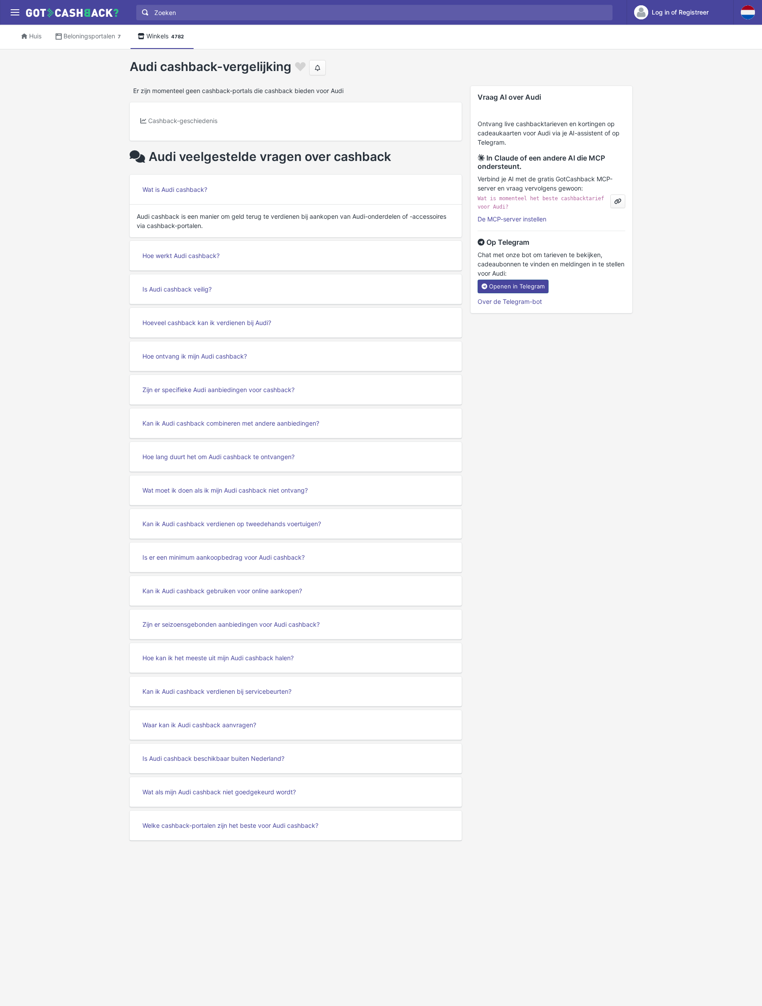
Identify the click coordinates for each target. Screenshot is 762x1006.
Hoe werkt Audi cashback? (181, 255)
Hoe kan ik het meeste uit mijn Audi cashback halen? (218, 658)
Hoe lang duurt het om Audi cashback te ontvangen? (218, 456)
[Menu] (14, 12)
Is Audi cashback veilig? (177, 289)
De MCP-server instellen (512, 219)
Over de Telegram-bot (510, 301)
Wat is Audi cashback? (174, 189)
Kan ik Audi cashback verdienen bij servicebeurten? (216, 691)
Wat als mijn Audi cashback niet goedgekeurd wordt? (219, 792)
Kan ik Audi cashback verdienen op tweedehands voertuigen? (231, 523)
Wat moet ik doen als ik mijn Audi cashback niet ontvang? (225, 490)
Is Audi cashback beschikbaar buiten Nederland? (213, 758)
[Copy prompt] (617, 201)
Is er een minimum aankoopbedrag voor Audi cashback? (223, 557)
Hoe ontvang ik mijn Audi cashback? (194, 356)
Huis (35, 36)
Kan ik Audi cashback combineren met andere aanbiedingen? (230, 423)
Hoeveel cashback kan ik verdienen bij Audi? (206, 322)
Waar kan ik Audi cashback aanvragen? (199, 725)
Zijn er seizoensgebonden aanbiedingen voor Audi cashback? (231, 624)
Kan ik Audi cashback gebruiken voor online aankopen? (222, 591)
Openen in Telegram (517, 286)
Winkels (165, 36)
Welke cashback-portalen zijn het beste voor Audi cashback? (230, 825)
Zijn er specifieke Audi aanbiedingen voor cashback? (218, 389)
